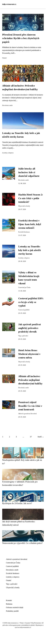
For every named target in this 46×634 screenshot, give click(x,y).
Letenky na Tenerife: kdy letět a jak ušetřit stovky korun (29, 250)
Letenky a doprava (8, 153)
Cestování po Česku (24, 287)
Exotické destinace (24, 232)
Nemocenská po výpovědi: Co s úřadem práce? (22, 543)
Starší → (41, 437)
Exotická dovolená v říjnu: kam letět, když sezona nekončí (29, 224)
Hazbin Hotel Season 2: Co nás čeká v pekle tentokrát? (30, 198)
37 (31, 437)
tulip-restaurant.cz (9, 4)
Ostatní (4, 58)
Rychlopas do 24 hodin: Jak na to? (17, 503)
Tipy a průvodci (23, 336)
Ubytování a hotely (24, 206)
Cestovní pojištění (23, 310)
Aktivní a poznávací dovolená (27, 413)
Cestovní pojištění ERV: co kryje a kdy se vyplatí (30, 302)
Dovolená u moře (7, 105)
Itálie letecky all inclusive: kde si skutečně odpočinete (28, 172)
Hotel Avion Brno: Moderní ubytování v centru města (29, 354)
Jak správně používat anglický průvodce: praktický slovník (29, 328)
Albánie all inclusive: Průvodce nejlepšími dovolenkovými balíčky (30, 380)
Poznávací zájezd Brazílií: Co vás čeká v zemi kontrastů (30, 406)
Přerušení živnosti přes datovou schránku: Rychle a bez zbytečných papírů (20, 38)
